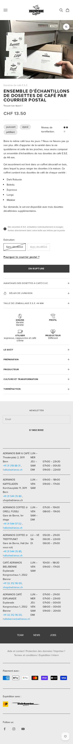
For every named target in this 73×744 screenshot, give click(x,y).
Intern (55, 655)
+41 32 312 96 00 (12, 583)
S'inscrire (36, 430)
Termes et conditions (25, 655)
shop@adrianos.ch (13, 587)
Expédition (44, 655)
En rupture (37, 268)
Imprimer (59, 651)
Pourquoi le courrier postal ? (21, 257)
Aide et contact (15, 651)
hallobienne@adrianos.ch (16, 619)
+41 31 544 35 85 (12, 551)
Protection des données (39, 651)
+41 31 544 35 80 (12, 496)
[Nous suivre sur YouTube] (23, 729)
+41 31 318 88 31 (11, 466)
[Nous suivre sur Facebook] (4, 729)
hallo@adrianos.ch (13, 470)
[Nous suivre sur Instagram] (14, 729)
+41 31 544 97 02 (12, 524)
